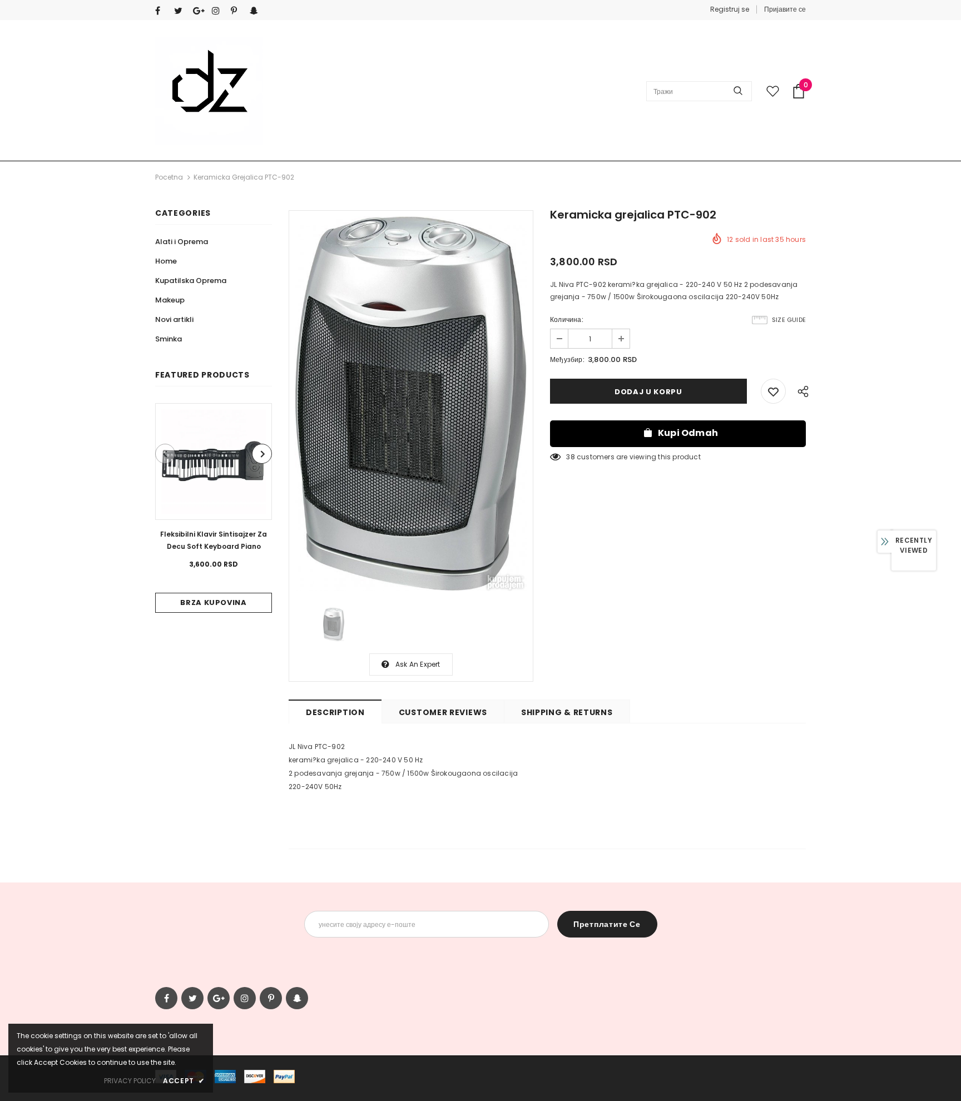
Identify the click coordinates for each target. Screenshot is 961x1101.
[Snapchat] (257, 11)
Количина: (566, 319)
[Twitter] (181, 11)
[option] (213, 508)
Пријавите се (785, 9)
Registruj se (729, 9)
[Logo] (209, 91)
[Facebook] (162, 11)
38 (570, 457)
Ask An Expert (417, 664)
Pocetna (169, 177)
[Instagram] (219, 11)
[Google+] (200, 11)
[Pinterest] (238, 11)
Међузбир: (567, 359)
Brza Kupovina (213, 602)
